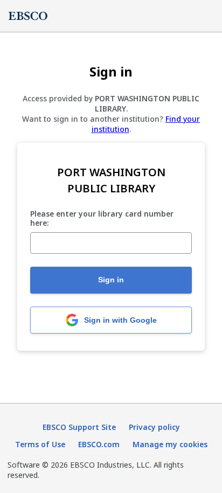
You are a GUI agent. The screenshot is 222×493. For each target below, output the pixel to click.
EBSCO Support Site (79, 427)
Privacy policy (154, 427)
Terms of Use (40, 444)
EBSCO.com (99, 444)
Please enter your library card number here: (102, 219)
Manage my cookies (170, 444)
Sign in (111, 279)
